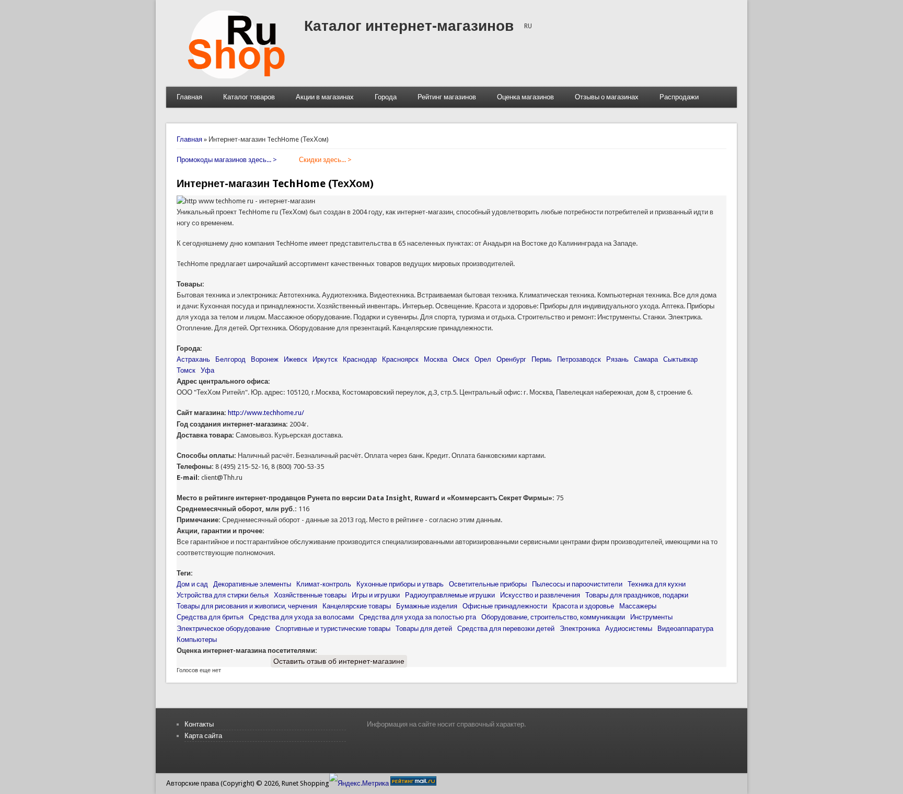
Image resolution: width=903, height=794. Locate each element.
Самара (646, 359)
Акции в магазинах (325, 97)
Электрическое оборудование (223, 628)
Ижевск (295, 359)
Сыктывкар (680, 359)
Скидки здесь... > (325, 160)
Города (386, 97)
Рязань (617, 359)
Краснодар (360, 359)
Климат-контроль (323, 584)
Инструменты (651, 617)
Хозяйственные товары (310, 595)
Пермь (541, 359)
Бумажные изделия (426, 606)
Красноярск (400, 359)
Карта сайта (203, 736)
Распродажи (679, 97)
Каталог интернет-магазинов (409, 25)
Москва (435, 359)
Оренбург (511, 359)
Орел (482, 359)
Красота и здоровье (583, 606)
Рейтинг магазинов (447, 97)
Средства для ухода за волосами (301, 617)
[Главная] (235, 76)
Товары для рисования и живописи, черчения (247, 606)
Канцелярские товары (356, 606)
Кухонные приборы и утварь (400, 584)
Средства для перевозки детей (505, 628)
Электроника (580, 628)
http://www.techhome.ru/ (266, 413)
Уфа (207, 370)
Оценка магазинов (525, 97)
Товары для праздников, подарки (636, 595)
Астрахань (193, 359)
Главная (189, 97)
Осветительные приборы (488, 584)
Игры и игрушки (376, 595)
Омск (461, 359)
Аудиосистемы (628, 628)
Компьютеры (197, 639)
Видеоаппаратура (685, 628)
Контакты (199, 724)
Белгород (230, 359)
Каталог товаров (249, 97)
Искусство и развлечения (540, 595)
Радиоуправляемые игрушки (450, 595)
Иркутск (325, 359)
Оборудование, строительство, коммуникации (553, 617)
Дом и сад (192, 584)
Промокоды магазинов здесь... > (227, 160)
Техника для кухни (657, 584)
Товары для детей (424, 628)
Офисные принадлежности (504, 606)
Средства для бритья (210, 617)
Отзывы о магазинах (607, 97)
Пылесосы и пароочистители (577, 584)
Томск (186, 370)
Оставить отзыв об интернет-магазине (338, 661)
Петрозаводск (579, 359)
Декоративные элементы (252, 584)
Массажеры (637, 606)
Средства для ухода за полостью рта (417, 617)
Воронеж (265, 359)
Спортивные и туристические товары (332, 628)
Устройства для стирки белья (223, 595)
